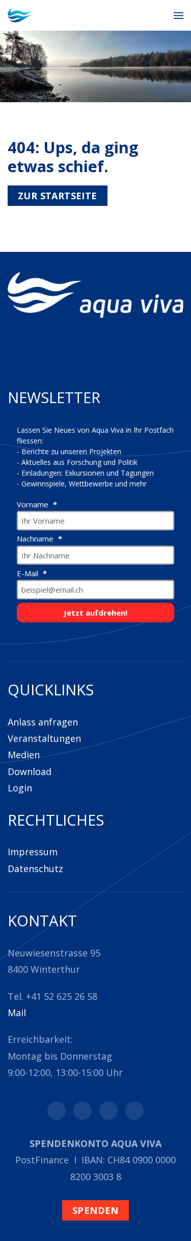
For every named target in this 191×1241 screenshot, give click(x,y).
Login (20, 788)
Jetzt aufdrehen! (95, 612)
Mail (17, 1012)
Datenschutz (35, 868)
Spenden (95, 1210)
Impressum (33, 852)
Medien (24, 754)
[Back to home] (20, 15)
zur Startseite (57, 196)
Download (29, 771)
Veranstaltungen (44, 738)
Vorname (33, 504)
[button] (178, 15)
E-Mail (28, 573)
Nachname (36, 539)
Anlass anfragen (43, 722)
